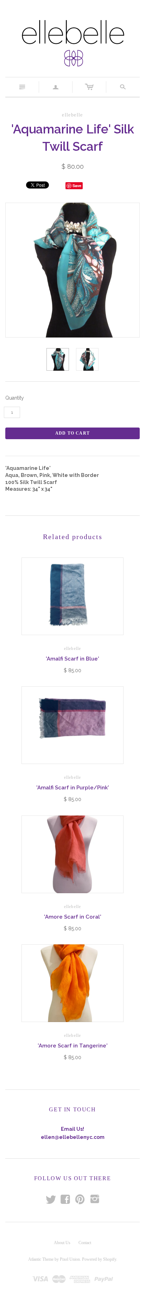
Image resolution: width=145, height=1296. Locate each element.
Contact (84, 1242)
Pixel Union (70, 1259)
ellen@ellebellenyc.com (73, 1137)
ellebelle (72, 648)
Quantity (14, 398)
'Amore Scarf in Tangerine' (73, 1046)
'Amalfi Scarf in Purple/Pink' (72, 787)
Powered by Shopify (99, 1259)
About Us (62, 1242)
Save (76, 185)
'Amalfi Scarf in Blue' (72, 659)
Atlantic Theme (40, 1259)
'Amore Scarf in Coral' (72, 917)
